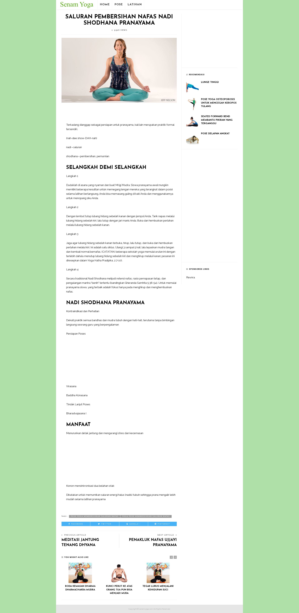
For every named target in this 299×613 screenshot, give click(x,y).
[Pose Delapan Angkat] (192, 138)
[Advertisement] (123, 114)
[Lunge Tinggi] (192, 86)
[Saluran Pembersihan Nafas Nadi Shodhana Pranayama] (119, 70)
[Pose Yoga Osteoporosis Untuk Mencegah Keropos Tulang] (192, 103)
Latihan (135, 4)
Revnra (190, 277)
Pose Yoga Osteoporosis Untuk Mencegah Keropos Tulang (219, 103)
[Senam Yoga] (76, 4)
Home (105, 4)
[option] (80, 577)
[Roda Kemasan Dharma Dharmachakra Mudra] (80, 573)
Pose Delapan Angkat (215, 134)
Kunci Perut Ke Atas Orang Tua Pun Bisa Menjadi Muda (119, 589)
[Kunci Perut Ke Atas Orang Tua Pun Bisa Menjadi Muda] (119, 573)
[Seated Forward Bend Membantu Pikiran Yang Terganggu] (192, 120)
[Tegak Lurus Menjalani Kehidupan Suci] (158, 573)
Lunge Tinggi (210, 82)
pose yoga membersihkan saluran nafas (94, 516)
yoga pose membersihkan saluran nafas (146, 516)
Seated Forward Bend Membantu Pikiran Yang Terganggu (217, 120)
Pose (118, 4)
